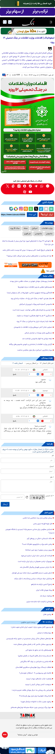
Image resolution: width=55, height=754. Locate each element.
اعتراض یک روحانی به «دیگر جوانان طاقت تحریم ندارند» (31, 690)
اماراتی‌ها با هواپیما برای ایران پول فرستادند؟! (35, 696)
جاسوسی (38, 233)
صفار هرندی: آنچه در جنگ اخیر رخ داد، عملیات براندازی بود (31, 298)
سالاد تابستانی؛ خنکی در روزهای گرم (39, 538)
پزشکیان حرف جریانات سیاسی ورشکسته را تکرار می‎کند (33, 578)
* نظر (52, 477)
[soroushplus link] (25, 186)
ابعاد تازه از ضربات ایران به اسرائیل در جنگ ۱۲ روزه (34, 321)
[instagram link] (19, 186)
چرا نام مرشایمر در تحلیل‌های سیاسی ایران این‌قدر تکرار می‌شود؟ (29, 256)
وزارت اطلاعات (47, 228)
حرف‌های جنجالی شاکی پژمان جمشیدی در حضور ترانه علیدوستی (28, 638)
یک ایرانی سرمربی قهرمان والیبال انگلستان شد (36, 567)
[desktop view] (10, 22)
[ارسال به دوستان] (46, 209)
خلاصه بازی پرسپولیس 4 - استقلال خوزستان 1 (35, 673)
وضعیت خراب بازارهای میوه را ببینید (38, 679)
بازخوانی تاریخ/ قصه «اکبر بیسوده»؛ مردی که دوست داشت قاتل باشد (26, 250)
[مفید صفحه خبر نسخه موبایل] (27, 12)
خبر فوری (27, 233)
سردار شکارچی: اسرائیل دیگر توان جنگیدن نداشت (34, 350)
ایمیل (52, 466)
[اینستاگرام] (20, 208)
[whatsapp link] (42, 186)
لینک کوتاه (48, 214)
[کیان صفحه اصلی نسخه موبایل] (27, 750)
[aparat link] (25, 192)
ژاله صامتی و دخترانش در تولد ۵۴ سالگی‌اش (35, 661)
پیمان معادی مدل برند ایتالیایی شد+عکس (37, 518)
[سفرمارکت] (27, 265)
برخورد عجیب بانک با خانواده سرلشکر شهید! (36, 701)
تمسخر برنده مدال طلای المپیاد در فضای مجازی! (34, 656)
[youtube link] (30, 192)
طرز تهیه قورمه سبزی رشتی (42, 524)
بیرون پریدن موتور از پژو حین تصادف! (38, 550)
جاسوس (49, 233)
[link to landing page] (28, 22)
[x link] (7, 186)
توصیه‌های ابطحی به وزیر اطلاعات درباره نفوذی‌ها (35, 287)
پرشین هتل (47, 614)
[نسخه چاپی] (51, 209)
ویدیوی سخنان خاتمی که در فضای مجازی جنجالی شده (32, 644)
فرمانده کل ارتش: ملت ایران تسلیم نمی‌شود (36, 556)
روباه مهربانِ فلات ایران (44, 590)
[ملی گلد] (27, 3)
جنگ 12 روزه (15, 228)
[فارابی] (27, 31)
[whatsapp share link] (31, 209)
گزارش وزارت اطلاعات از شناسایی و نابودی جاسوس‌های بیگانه (30, 344)
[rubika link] (47, 186)
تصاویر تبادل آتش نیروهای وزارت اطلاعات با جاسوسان (33, 327)
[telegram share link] (41, 209)
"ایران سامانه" (22, 735)
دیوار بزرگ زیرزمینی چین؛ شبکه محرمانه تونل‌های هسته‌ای (31, 707)
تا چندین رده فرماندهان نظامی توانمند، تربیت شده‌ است (32, 310)
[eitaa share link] (25, 209)
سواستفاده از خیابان (44, 633)
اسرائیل (34, 228)
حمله (26, 228)
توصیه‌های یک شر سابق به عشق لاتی (38, 650)
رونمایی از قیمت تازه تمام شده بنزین (39, 601)
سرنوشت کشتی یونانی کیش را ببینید (38, 684)
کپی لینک (32, 214)
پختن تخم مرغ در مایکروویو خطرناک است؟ (37, 544)
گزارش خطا (50, 271)
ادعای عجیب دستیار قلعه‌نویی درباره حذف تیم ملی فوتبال (32, 573)
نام (53, 455)
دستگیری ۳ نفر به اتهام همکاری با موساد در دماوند (34, 316)
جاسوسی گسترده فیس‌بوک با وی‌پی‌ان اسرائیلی (35, 304)
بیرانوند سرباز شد (46, 596)
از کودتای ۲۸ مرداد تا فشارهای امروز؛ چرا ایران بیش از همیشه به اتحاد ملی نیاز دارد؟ (28, 243)
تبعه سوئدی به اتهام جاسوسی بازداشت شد (37, 338)
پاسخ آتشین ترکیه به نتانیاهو (41, 584)
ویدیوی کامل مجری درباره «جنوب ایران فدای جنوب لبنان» (31, 627)
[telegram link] (36, 186)
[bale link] (30, 186)
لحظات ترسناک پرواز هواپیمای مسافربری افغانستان (33, 667)
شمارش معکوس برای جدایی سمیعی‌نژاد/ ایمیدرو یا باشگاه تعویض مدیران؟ (29, 531)
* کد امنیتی (50, 496)
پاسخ (14, 374)
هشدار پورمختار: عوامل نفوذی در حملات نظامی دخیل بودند (31, 281)
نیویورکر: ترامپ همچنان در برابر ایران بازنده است (35, 561)
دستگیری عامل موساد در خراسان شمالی (38, 333)
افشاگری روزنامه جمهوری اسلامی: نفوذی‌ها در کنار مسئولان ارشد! (29, 293)
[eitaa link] (13, 186)
